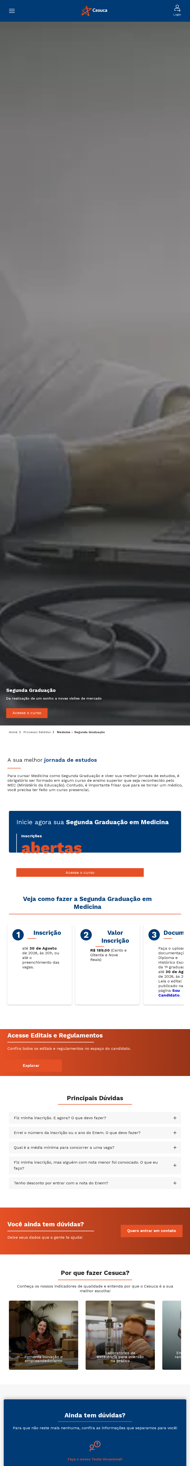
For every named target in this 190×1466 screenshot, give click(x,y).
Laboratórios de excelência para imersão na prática (120, 1356)
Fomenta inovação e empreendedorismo (43, 1358)
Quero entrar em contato (151, 1230)
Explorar (31, 1065)
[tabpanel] (95, 373)
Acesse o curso (26, 712)
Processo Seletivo (37, 732)
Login (177, 14)
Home (13, 732)
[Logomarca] (94, 11)
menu (14, 10)
